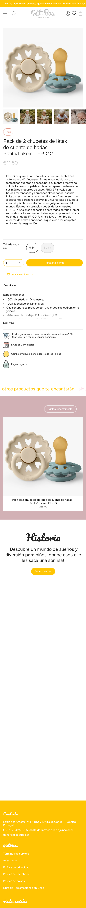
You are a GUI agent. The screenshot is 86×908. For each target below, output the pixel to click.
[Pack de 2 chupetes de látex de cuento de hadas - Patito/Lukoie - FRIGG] (43, 456)
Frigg (8, 132)
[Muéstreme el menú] (5, 13)
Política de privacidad (16, 867)
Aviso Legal (10, 860)
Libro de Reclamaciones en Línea (23, 888)
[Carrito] (80, 13)
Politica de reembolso (16, 874)
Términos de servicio (16, 853)
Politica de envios (14, 881)
